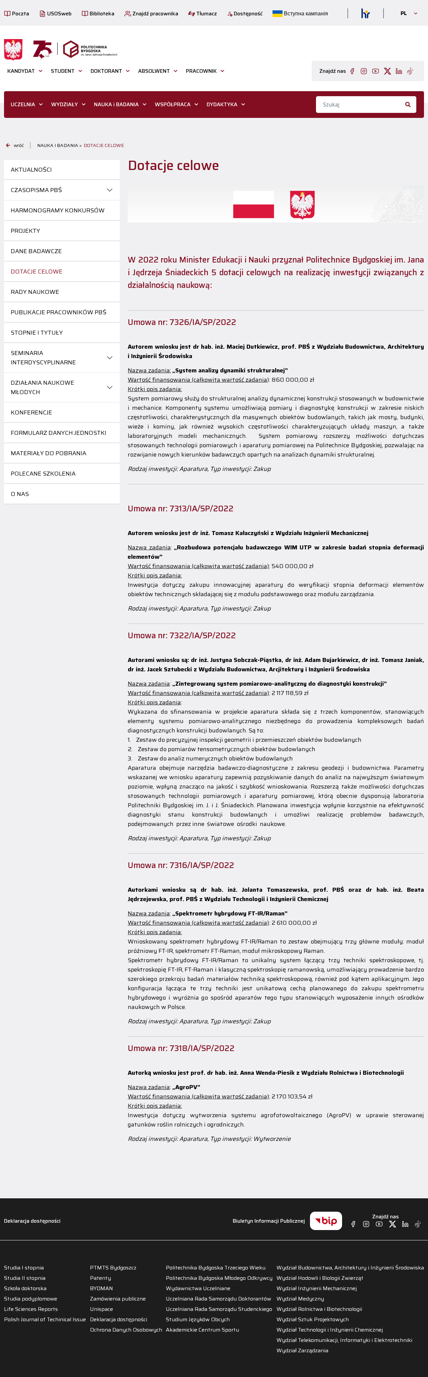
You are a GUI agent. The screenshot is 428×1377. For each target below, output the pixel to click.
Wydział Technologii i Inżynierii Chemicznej (330, 1330)
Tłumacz (206, 13)
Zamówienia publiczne (118, 1299)
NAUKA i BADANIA (116, 104)
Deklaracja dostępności (32, 1221)
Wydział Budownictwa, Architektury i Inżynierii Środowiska (350, 1268)
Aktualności (31, 169)
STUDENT (63, 71)
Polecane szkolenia (43, 473)
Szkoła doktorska (25, 1288)
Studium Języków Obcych (198, 1320)
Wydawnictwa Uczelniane (198, 1288)
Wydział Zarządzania (302, 1351)
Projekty (25, 230)
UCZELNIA (23, 104)
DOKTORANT (106, 71)
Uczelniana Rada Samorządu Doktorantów (218, 1299)
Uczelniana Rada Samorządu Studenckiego (219, 1309)
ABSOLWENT (154, 71)
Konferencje (31, 412)
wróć (19, 145)
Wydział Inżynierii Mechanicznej (317, 1288)
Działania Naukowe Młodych (42, 387)
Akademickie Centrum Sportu (202, 1330)
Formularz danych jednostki (58, 433)
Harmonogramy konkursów (58, 210)
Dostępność (247, 13)
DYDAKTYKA (222, 104)
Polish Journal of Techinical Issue (45, 1320)
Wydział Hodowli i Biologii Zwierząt (320, 1278)
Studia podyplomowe (30, 1299)
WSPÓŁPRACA (173, 104)
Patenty (100, 1278)
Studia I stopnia (24, 1268)
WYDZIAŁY (64, 104)
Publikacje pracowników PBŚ (58, 312)
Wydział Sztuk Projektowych (313, 1320)
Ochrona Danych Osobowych (126, 1330)
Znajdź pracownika (154, 13)
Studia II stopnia (24, 1278)
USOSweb (59, 13)
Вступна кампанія (305, 13)
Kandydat (21, 71)
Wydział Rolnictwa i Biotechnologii (319, 1309)
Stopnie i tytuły (37, 332)
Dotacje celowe (37, 271)
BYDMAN (101, 1288)
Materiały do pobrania (48, 453)
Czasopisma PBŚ (36, 190)
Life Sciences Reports (31, 1309)
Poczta (20, 13)
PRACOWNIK (201, 71)
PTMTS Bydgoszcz (113, 1268)
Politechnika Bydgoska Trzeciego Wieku (215, 1268)
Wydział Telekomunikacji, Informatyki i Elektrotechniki (344, 1340)
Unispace (101, 1309)
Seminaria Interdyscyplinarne (43, 357)
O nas (20, 494)
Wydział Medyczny (300, 1299)
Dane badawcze (36, 251)
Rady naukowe (35, 292)
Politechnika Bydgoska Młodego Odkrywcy (219, 1278)
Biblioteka (101, 13)
